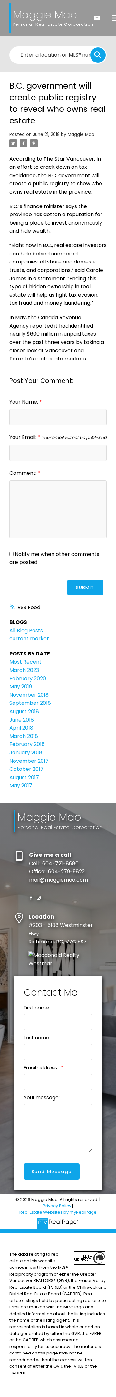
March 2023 (24, 670)
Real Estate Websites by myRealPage (58, 1212)
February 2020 (27, 678)
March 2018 (23, 736)
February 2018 (27, 744)
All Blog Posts (26, 630)
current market (29, 638)
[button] (31, 898)
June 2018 (21, 719)
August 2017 (24, 777)
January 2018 (25, 752)
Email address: (41, 1067)
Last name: (37, 1037)
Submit (85, 587)
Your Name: (24, 402)
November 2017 (29, 761)
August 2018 (24, 711)
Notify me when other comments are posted (54, 558)
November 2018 (29, 695)
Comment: (23, 473)
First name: (37, 1007)
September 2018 (30, 703)
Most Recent (25, 661)
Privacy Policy (57, 1206)
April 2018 (21, 728)
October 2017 (26, 769)
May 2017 (20, 785)
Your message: (42, 1097)
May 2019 (20, 686)
